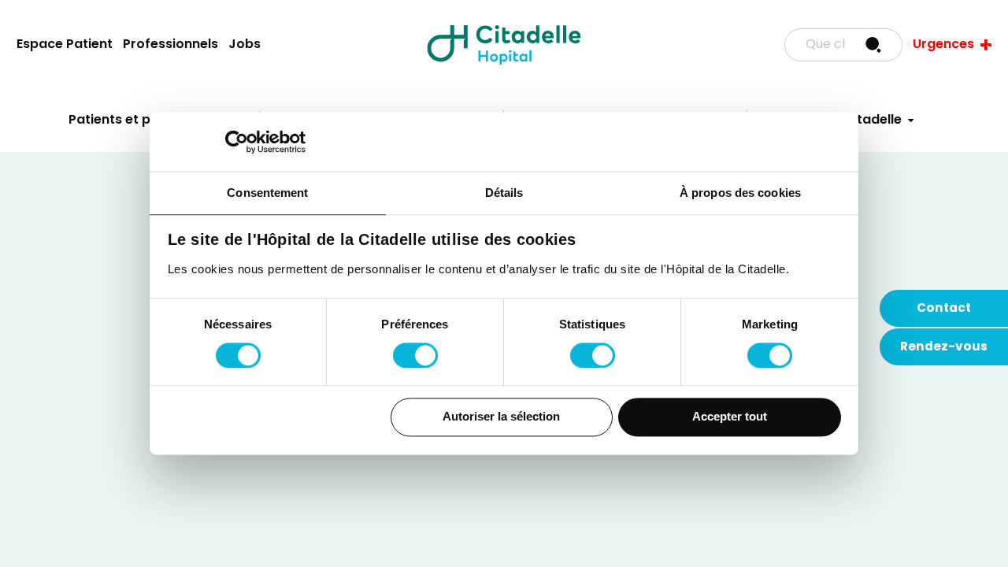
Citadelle (503, 45)
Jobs (244, 45)
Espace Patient (65, 45)
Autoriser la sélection (501, 417)
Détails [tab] (504, 192)
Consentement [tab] (267, 192)
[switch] (415, 355)
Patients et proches (132, 120)
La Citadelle (863, 120)
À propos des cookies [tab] (740, 192)
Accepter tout (729, 417)
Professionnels (170, 45)
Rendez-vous (944, 347)
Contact (944, 308)
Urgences (943, 44)
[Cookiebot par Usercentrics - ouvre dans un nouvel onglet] (237, 142)
